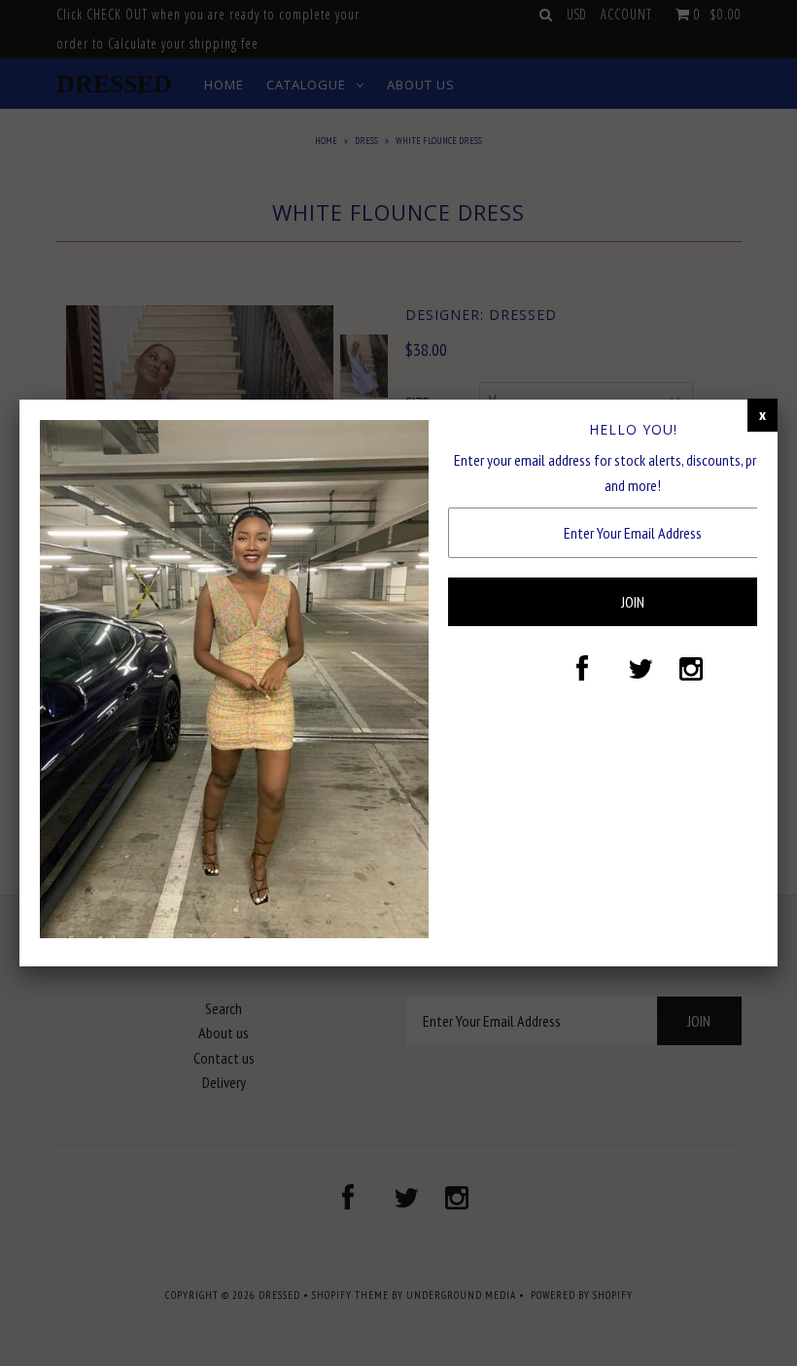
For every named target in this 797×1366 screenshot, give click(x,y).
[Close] (762, 415)
